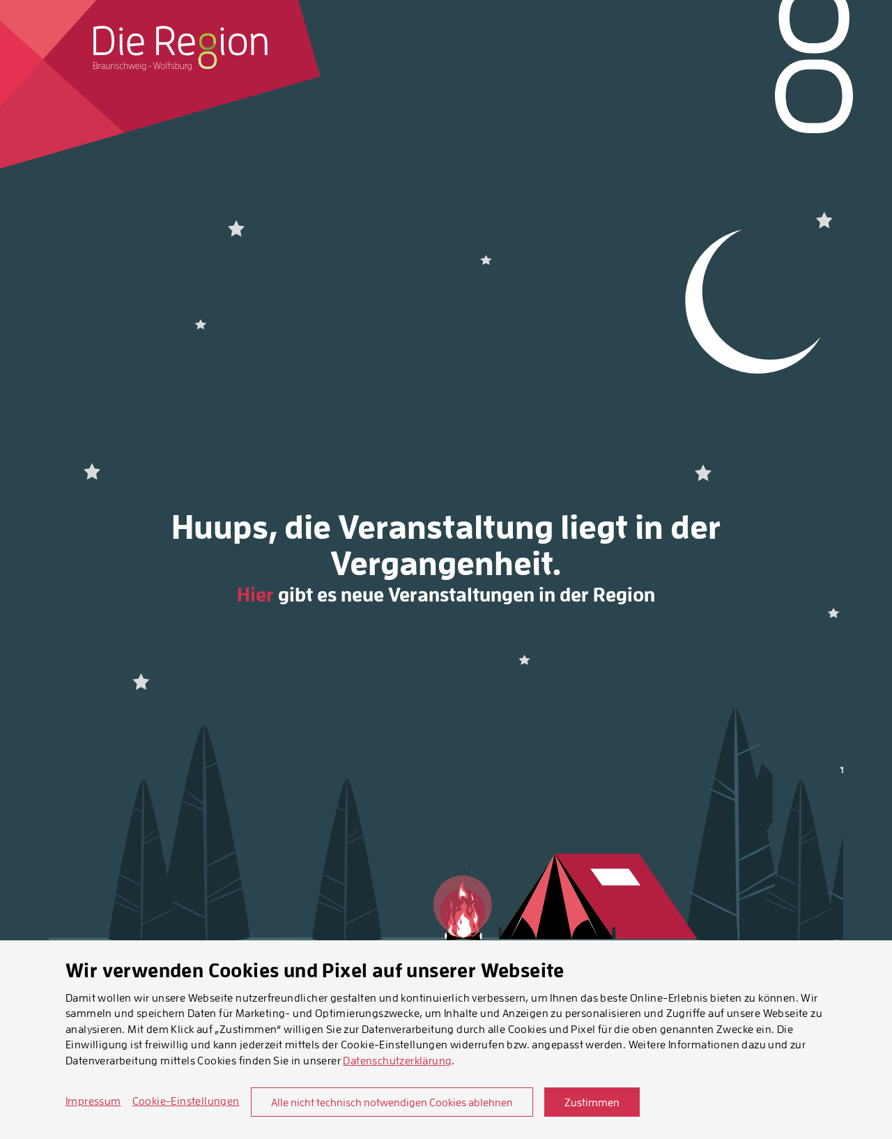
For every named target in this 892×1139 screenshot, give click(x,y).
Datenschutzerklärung (397, 1060)
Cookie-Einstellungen (186, 1100)
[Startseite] (180, 48)
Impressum (93, 1100)
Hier (255, 594)
